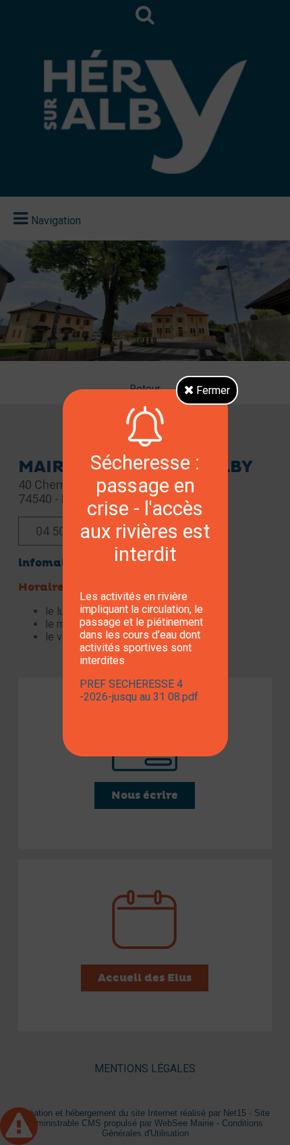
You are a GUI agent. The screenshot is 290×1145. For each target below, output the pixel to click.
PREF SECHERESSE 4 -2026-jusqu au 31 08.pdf (139, 690)
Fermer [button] (212, 390)
